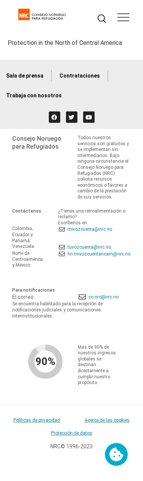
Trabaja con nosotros (34, 95)
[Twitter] (71, 117)
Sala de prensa (24, 76)
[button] (123, 18)
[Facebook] (54, 117)
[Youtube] (89, 117)
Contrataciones (79, 76)
